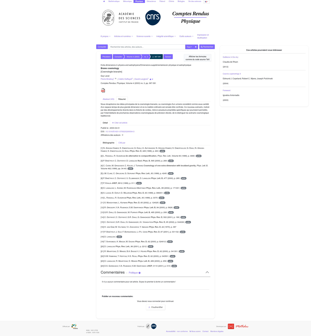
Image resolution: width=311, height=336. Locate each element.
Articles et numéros (122, 36)
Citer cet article (120, 122)
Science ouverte (144, 36)
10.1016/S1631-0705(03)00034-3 (120, 131)
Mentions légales (216, 331)
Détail (105, 122)
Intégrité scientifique (165, 36)
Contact (205, 331)
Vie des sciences (194, 1)
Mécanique (127, 1)
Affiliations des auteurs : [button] (111, 135)
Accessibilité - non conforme (177, 331)
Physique (139, 1)
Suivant (168, 56)
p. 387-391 (157, 56)
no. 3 (146, 56)
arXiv (162, 151)
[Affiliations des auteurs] (151, 79)
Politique (133, 272)
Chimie (171, 1)
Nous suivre (196, 331)
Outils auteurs (185, 36)
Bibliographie (108, 142)
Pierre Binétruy (107, 79)
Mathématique (114, 1)
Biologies (181, 1)
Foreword (226, 90)
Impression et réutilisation (203, 36)
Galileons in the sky (230, 57)
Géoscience (151, 1)
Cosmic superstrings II (232, 73)
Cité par (121, 142)
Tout (188, 46)
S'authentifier (157, 307)
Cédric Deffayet (125, 79)
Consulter (102, 46)
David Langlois (141, 79)
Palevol (162, 1)
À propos (105, 36)
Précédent (106, 56)
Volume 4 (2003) (133, 56)
